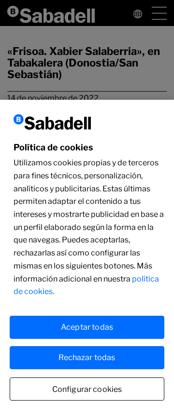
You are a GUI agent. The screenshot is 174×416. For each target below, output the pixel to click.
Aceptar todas (87, 327)
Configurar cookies (87, 389)
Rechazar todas (86, 357)
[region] (87, 258)
